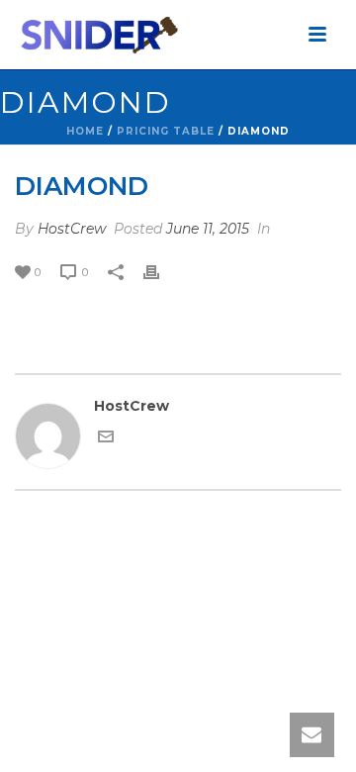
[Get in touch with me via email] (106, 439)
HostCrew (72, 229)
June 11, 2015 (207, 229)
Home (85, 131)
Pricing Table (166, 131)
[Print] (161, 271)
